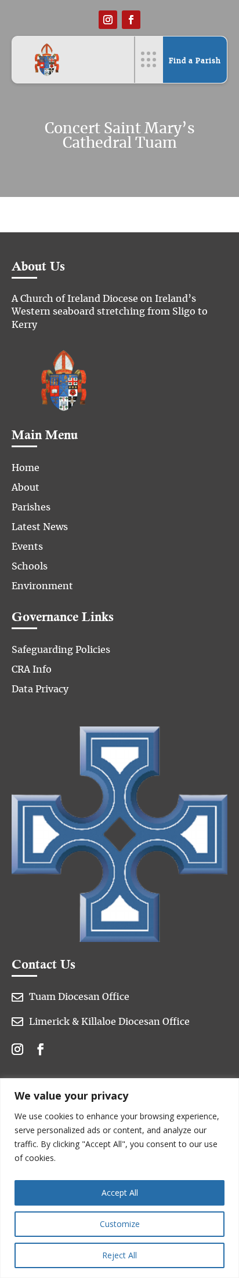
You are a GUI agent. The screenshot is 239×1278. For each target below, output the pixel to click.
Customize (120, 1223)
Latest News (40, 527)
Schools (30, 566)
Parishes (31, 507)
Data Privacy (40, 689)
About (25, 487)
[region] (119, 1178)
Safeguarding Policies (61, 650)
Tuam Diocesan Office (79, 997)
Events (27, 547)
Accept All (120, 1192)
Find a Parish (195, 60)
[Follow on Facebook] (131, 19)
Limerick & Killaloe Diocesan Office (109, 1022)
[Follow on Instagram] (108, 19)
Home (25, 468)
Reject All (119, 1255)
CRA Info (32, 669)
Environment (42, 586)
